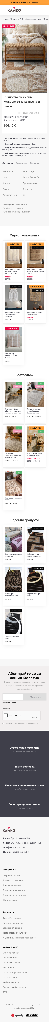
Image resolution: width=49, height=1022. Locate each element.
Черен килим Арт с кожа (12, 637)
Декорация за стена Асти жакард (34, 313)
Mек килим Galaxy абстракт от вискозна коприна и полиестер (13, 411)
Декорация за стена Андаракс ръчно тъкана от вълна (12, 271)
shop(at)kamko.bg (20, 852)
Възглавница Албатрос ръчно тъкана (11, 356)
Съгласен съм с (21, 723)
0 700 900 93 (19, 847)
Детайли (7, 163)
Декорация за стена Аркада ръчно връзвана (12, 314)
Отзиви (34, 163)
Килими (15, 19)
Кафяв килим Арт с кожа (34, 595)
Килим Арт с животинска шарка (12, 595)
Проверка (6, 708)
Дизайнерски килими (31, 19)
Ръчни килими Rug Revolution (16, 211)
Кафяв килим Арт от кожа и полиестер (34, 555)
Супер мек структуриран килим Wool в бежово (13, 455)
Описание (21, 163)
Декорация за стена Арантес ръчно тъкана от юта (35, 271)
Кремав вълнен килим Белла (13, 499)
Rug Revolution (21, 116)
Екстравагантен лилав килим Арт (13, 555)
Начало (5, 19)
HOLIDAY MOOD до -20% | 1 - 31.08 (24, 2)
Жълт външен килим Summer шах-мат (34, 454)
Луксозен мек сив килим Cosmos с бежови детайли (34, 411)
